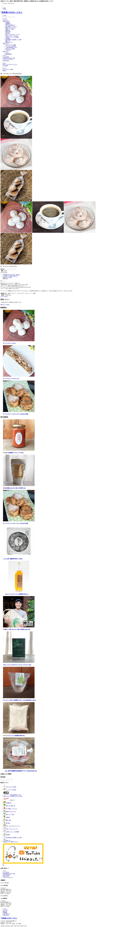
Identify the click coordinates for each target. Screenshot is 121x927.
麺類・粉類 (8, 31)
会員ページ (5, 51)
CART (4, 7)
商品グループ (6, 43)
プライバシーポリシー (8, 59)
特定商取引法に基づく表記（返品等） (11, 274)
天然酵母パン (9, 23)
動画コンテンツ (9, 42)
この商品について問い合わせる (10, 276)
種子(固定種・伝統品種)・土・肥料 (13, 39)
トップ (4, 18)
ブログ (4, 55)
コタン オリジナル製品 (11, 44)
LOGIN (4, 9)
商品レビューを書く (7, 277)
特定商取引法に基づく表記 (9, 58)
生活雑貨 (8, 38)
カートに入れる (4, 296)
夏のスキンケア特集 (10, 48)
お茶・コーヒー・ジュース (12, 35)
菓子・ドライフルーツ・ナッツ (13, 34)
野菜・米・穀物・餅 (10, 25)
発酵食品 (8, 30)
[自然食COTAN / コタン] (11, 12)
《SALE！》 (8, 50)
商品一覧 (5, 911)
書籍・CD (8, 40)
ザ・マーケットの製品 (11, 46)
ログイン (8, 52)
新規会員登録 (9, 54)
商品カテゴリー (6, 21)
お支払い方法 (6, 876)
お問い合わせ (6, 60)
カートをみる (6, 872)
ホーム (4, 63)
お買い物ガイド (6, 913)
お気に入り (4, 281)
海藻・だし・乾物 (10, 29)
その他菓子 (5, 65)
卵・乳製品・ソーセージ (11, 26)
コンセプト (5, 19)
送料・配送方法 (6, 874)
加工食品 (8, 33)
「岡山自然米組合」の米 (11, 47)
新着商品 (8, 22)
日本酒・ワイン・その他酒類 (12, 37)
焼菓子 (4, 70)
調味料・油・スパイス (11, 27)
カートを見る (6, 56)
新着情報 (5, 912)
